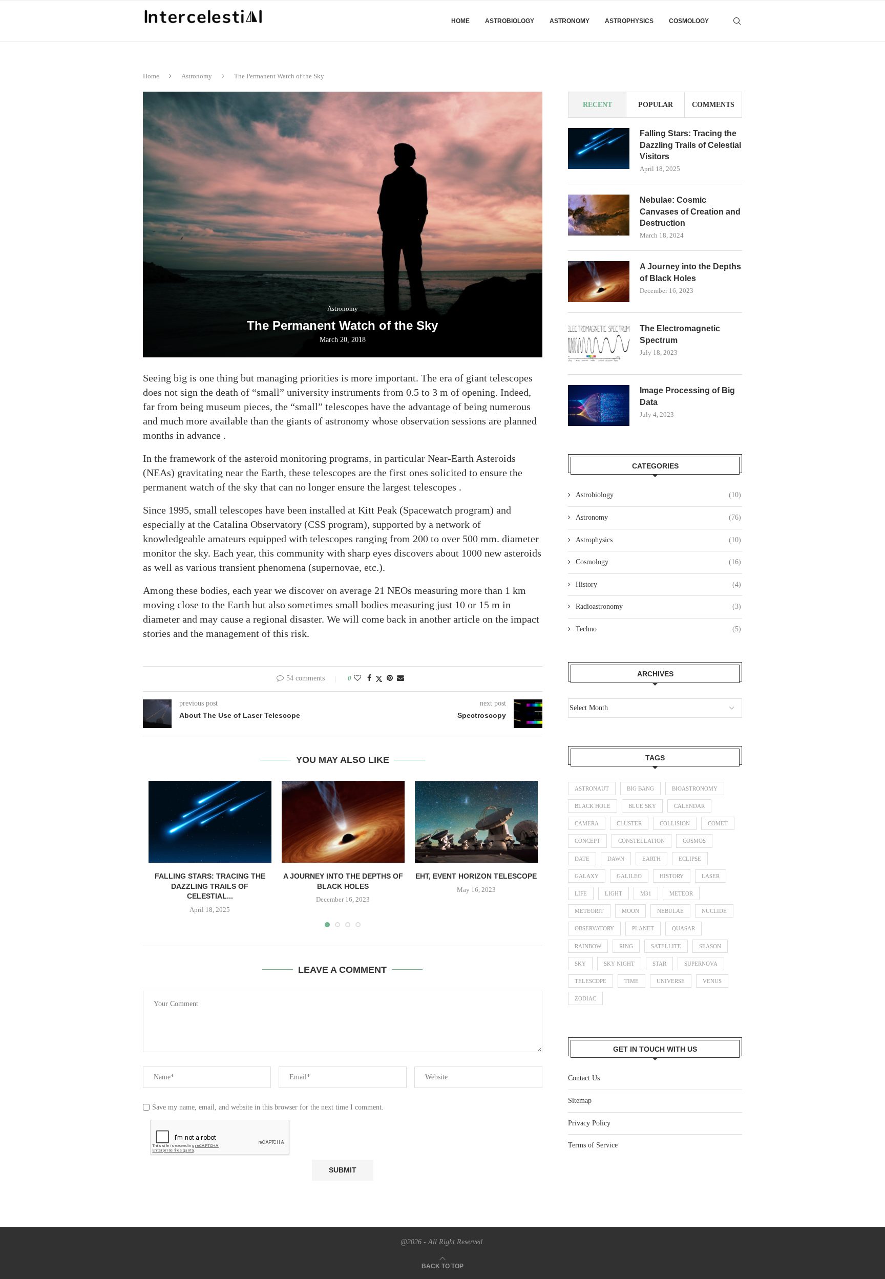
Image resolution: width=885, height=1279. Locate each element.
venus (712, 981)
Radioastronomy (658, 606)
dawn (615, 859)
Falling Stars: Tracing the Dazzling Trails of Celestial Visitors (690, 145)
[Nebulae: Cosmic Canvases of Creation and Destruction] (598, 215)
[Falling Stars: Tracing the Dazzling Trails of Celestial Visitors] (210, 822)
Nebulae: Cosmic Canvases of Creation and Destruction (690, 211)
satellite (666, 946)
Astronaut (592, 788)
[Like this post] (357, 678)
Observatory (594, 928)
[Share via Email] (400, 678)
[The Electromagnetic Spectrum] (598, 343)
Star (659, 964)
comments (713, 105)
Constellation (641, 841)
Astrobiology (509, 21)
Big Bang (640, 788)
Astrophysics (629, 21)
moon (630, 911)
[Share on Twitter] (379, 679)
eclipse (690, 859)
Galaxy (587, 876)
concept (587, 841)
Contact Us (584, 1078)
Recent (597, 105)
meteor (681, 893)
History (658, 584)
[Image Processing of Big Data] (598, 405)
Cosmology (689, 21)
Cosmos (694, 841)
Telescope (590, 981)
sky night (619, 964)
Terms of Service (593, 1145)
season (710, 946)
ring (626, 946)
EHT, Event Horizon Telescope (476, 876)
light (613, 893)
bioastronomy (695, 788)
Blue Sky (642, 806)
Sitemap (580, 1100)
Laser (711, 876)
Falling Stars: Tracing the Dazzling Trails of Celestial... (210, 886)
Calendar (689, 806)
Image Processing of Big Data (687, 396)
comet (718, 823)
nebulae (670, 911)
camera (587, 823)
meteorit (589, 911)
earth (651, 859)
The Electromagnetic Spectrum (680, 334)
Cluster (629, 823)
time (631, 981)
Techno (658, 629)
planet (643, 928)
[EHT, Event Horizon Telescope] (476, 822)
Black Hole (592, 806)
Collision (675, 823)
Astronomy (569, 21)
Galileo (629, 876)
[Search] (737, 21)
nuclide (714, 911)
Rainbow (588, 946)
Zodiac (585, 998)
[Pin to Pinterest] (390, 678)
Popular (655, 105)
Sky (580, 964)
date (582, 859)
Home (460, 21)
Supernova (701, 964)
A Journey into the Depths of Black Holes (690, 272)
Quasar (683, 928)
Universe (671, 981)
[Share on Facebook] (369, 678)
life (581, 893)
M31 (645, 893)
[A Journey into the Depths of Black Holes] (343, 822)
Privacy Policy (589, 1123)
